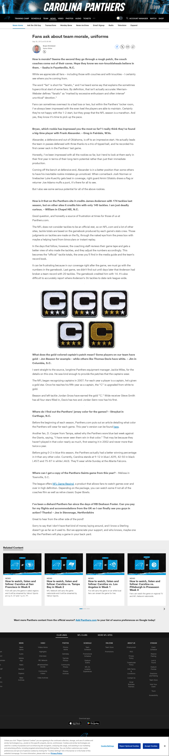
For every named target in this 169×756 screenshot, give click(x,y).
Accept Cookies (151, 746)
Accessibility (153, 695)
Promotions (109, 651)
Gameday (65, 654)
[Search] (127, 18)
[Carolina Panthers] (84, 735)
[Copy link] (133, 47)
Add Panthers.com (86, 620)
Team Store (109, 647)
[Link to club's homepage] (7, 18)
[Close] (165, 746)
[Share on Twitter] (122, 48)
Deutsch (21, 669)
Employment (131, 647)
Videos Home (43, 647)
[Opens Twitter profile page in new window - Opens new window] (44, 51)
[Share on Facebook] (117, 48)
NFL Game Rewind (63, 483)
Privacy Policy (56, 753)
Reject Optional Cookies (129, 746)
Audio (21, 654)
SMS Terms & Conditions (131, 671)
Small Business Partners (131, 684)
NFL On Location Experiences (87, 669)
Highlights (42, 651)
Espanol (21, 673)
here (116, 426)
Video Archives (42, 678)
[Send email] (128, 48)
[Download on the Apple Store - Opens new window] (75, 723)
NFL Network (42, 660)
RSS (131, 651)
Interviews (42, 656)
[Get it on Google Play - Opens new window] (93, 724)
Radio (21, 665)
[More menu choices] (94, 18)
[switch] (119, 18)
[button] (81, 609)
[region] (84, 746)
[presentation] (165, 609)
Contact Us (131, 678)
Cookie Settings (107, 746)
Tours (154, 691)
